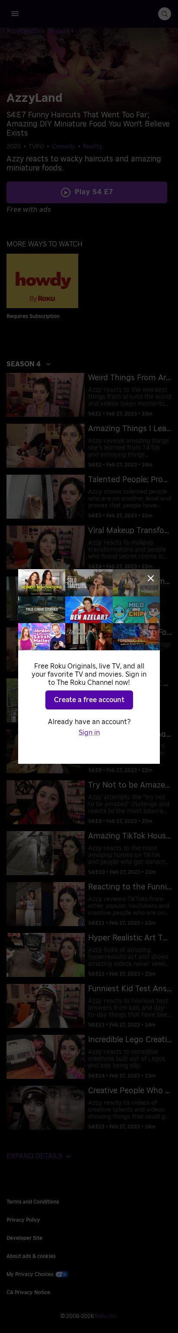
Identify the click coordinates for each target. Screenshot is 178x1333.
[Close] (151, 578)
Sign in (89, 732)
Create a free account (89, 699)
